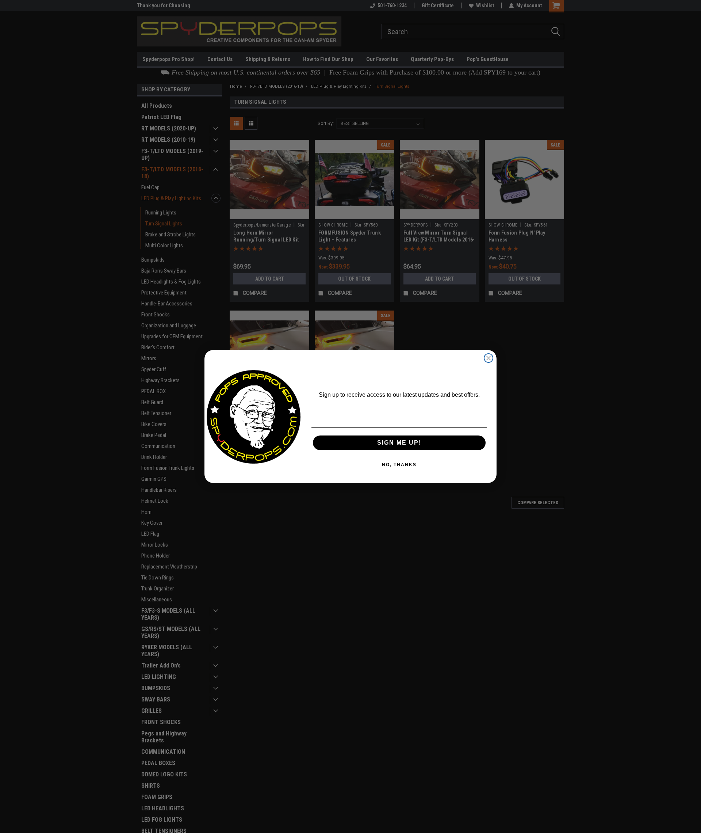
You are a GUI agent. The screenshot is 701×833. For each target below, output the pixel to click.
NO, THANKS (399, 464)
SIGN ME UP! (399, 443)
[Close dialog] (488, 358)
